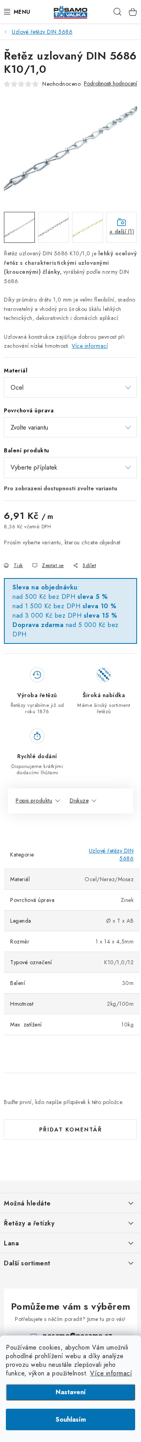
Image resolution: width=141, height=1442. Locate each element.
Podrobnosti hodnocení (110, 83)
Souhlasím (71, 1419)
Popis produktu (34, 800)
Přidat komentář (70, 1129)
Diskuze (79, 800)
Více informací (111, 1373)
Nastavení (71, 1392)
